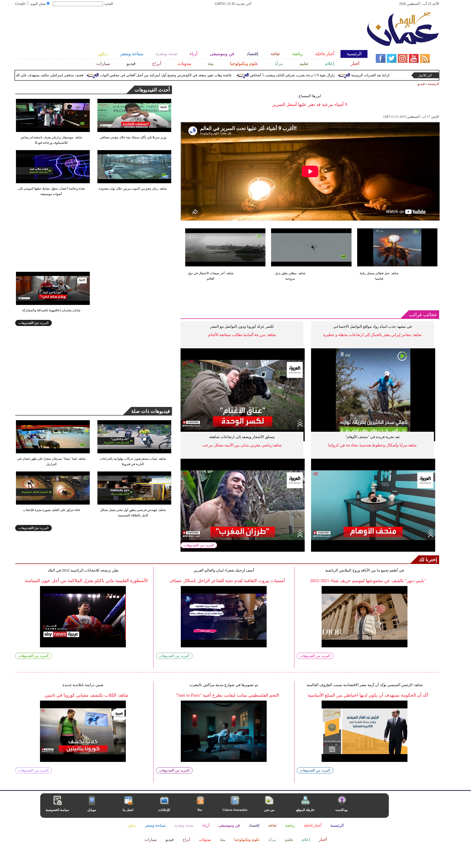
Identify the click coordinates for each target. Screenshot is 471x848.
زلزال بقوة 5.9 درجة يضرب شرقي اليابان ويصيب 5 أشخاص (319, 75)
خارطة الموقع (305, 810)
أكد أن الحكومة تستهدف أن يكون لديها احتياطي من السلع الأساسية (368, 695)
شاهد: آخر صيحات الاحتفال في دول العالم (211, 275)
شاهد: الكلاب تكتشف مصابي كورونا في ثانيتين (86, 695)
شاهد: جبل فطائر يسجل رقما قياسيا (379, 275)
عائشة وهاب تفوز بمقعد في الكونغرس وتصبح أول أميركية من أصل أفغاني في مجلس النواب (193, 75)
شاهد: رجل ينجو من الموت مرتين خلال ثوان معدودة (133, 188)
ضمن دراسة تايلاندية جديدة (83, 685)
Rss (200, 810)
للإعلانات (164, 810)
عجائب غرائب (423, 314)
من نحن (269, 810)
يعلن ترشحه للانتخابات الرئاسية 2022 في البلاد (83, 570)
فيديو (421, 84)
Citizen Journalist (234, 810)
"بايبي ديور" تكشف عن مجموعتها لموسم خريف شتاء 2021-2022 (368, 580)
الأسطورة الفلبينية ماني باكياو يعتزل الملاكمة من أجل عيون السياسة (86, 580)
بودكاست (341, 810)
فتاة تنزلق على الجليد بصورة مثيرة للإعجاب (51, 510)
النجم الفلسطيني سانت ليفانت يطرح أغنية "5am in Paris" (227, 695)
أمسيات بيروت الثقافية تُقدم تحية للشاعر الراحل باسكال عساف (227, 580)
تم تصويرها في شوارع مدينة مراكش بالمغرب (223, 685)
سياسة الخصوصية (57, 810)
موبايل (92, 810)
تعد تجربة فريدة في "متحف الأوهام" (372, 437)
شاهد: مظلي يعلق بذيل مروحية (290, 275)
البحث (108, 4)
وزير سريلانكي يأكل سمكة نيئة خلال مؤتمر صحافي (133, 137)
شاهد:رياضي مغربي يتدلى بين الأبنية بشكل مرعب (242, 445)
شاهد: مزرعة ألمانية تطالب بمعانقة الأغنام (242, 335)
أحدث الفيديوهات (152, 89)
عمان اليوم (38, 4)
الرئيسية (433, 84)
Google (20, 4)
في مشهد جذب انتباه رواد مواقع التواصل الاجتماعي (372, 326)
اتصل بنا (128, 810)
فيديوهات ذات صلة (150, 411)
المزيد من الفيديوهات (199, 545)
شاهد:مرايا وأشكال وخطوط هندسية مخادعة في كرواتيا (372, 445)
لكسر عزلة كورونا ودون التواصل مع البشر (242, 326)
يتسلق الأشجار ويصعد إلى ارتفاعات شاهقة (242, 437)
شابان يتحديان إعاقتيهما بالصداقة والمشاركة (51, 310)
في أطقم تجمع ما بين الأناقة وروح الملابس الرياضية (364, 570)
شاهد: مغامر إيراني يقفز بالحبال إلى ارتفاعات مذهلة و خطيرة (372, 335)
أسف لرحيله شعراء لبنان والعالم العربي (224, 570)
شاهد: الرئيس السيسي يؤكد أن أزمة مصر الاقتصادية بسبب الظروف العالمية (365, 685)
